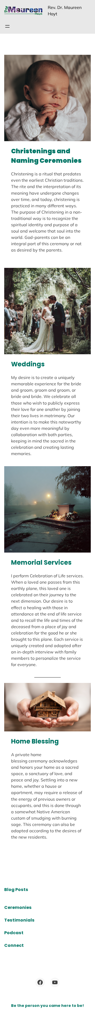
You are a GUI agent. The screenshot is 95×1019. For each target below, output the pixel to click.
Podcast (13, 933)
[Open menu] (7, 26)
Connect (14, 945)
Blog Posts (16, 890)
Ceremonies (18, 907)
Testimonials (19, 920)
